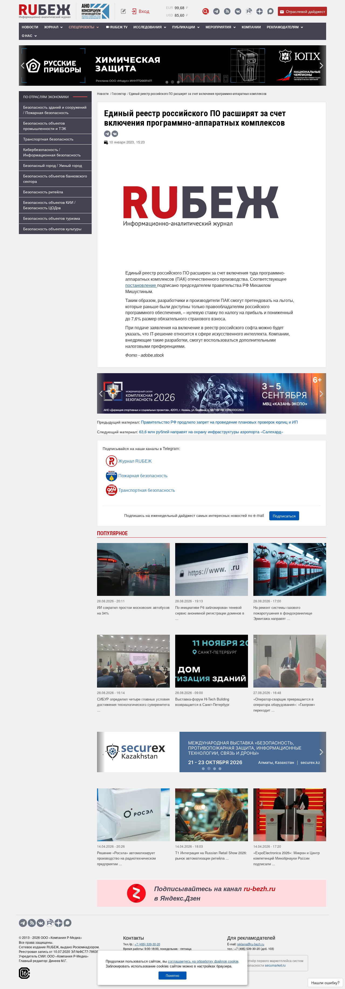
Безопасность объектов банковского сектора (55, 178)
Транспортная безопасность (48, 139)
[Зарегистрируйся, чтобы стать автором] (123, 11)
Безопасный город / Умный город (52, 165)
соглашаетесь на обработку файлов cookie (203, 961)
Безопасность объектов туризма (51, 218)
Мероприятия (219, 27)
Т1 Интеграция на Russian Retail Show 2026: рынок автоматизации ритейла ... (211, 855)
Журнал (51, 27)
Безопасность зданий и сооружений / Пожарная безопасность (55, 109)
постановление (141, 285)
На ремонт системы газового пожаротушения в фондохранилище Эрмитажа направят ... (282, 613)
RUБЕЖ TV (118, 27)
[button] (166, 82)
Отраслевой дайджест (305, 11)
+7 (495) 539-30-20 (147, 944)
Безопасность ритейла (43, 191)
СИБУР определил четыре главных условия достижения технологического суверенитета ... (133, 704)
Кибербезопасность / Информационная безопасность (52, 152)
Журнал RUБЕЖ (134, 461)
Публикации (184, 27)
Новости (30, 27)
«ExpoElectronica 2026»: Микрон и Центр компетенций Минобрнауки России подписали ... (286, 858)
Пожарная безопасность (142, 475)
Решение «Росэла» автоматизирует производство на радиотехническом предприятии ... (126, 858)
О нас (27, 35)
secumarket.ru (275, 965)
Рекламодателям (283, 27)
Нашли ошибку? (325, 982)
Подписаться (284, 515)
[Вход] (141, 11)
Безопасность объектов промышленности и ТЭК (44, 125)
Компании (251, 27)
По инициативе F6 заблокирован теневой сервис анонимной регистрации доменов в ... (209, 613)
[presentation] (23, 65)
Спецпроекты (82, 27)
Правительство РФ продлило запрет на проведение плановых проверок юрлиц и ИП (219, 422)
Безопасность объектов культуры (52, 228)
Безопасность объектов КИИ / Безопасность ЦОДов (49, 205)
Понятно (172, 975)
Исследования (148, 27)
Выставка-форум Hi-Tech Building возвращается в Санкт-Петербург (202, 701)
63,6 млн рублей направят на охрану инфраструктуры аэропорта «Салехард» (211, 431)
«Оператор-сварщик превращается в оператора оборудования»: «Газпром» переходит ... (284, 704)
